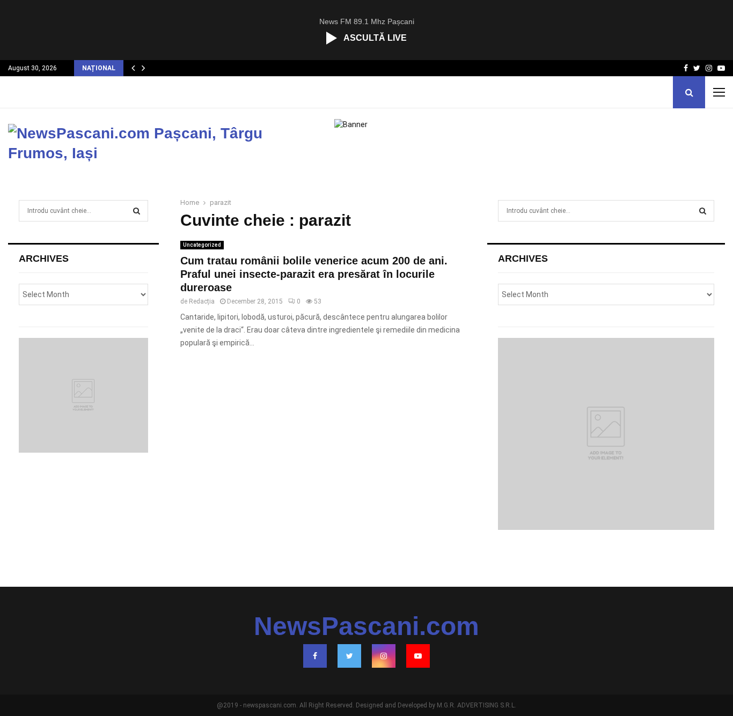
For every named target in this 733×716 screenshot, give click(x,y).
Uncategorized (202, 245)
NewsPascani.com (366, 626)
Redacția (202, 301)
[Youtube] (418, 656)
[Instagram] (383, 656)
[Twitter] (349, 656)
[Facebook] (315, 656)
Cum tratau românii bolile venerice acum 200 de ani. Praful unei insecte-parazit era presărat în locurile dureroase (314, 274)
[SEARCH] (136, 211)
